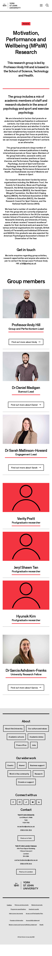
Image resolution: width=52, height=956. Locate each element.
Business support (37, 765)
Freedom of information (16, 920)
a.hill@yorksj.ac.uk (28, 263)
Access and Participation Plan (34, 913)
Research (39, 773)
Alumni (22, 765)
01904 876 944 (26, 864)
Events (10, 765)
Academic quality (34, 909)
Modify (41, 925)
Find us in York (26, 838)
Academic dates (36, 736)
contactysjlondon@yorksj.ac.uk (25, 860)
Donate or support (26, 782)
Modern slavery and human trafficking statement (23, 925)
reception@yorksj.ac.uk (26, 826)
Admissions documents (16, 913)
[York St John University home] (12, 6)
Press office (21, 745)
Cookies (9, 905)
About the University (13, 728)
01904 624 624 (26, 830)
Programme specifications (18, 909)
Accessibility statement (32, 920)
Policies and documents (22, 905)
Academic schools (16, 736)
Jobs (34, 745)
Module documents (37, 905)
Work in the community (19, 773)
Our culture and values (37, 728)
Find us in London (26, 872)
